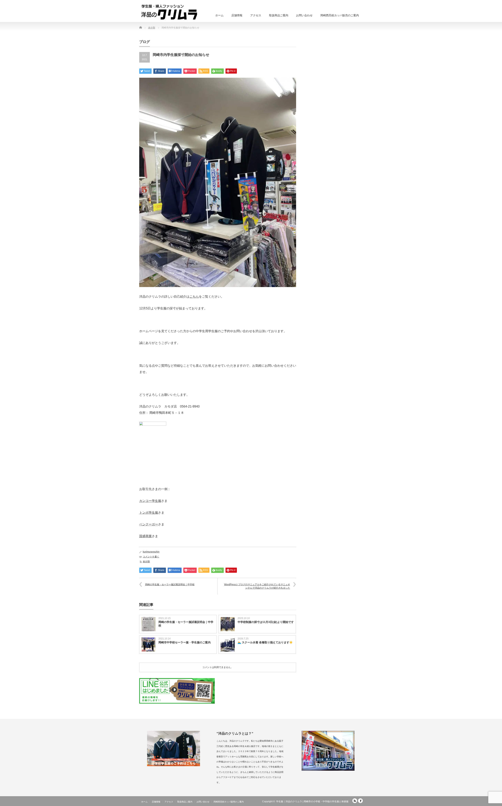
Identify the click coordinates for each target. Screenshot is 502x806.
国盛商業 (145, 536)
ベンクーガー (148, 524)
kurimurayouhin (151, 551)
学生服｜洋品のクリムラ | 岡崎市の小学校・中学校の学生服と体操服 (312, 801)
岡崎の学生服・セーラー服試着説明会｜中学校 (170, 584)
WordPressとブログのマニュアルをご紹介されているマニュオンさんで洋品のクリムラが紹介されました (257, 586)
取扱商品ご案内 (278, 15)
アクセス (255, 15)
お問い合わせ (304, 15)
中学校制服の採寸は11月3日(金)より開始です (266, 622)
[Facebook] (360, 800)
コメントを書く (151, 556)
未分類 (146, 561)
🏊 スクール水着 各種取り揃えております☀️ (265, 642)
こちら (194, 296)
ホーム (219, 15)
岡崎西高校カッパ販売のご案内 (339, 15)
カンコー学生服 (150, 500)
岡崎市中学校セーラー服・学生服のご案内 (184, 642)
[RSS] (354, 800)
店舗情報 (236, 15)
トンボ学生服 (148, 512)
